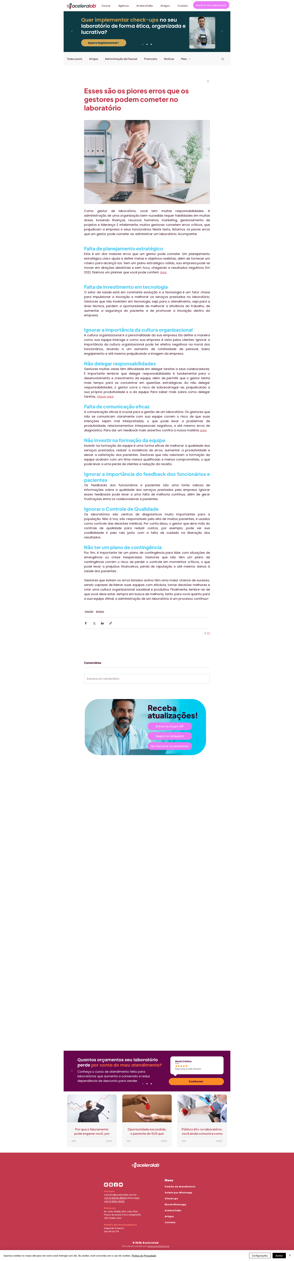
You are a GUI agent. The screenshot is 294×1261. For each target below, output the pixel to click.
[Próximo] (222, 31)
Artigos (93, 58)
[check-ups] (142, 44)
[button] (222, 58)
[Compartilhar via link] (110, 623)
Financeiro (150, 58)
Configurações (260, 1255)
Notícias (169, 58)
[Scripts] (151, 44)
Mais (184, 58)
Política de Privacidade (144, 1255)
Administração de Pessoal (121, 58)
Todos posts (74, 58)
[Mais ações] (208, 81)
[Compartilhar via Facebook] (85, 623)
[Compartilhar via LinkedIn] (102, 623)
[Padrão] (147, 44)
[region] (146, 727)
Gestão (89, 611)
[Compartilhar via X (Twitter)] (94, 623)
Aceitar (279, 1255)
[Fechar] (290, 1255)
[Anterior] (72, 31)
